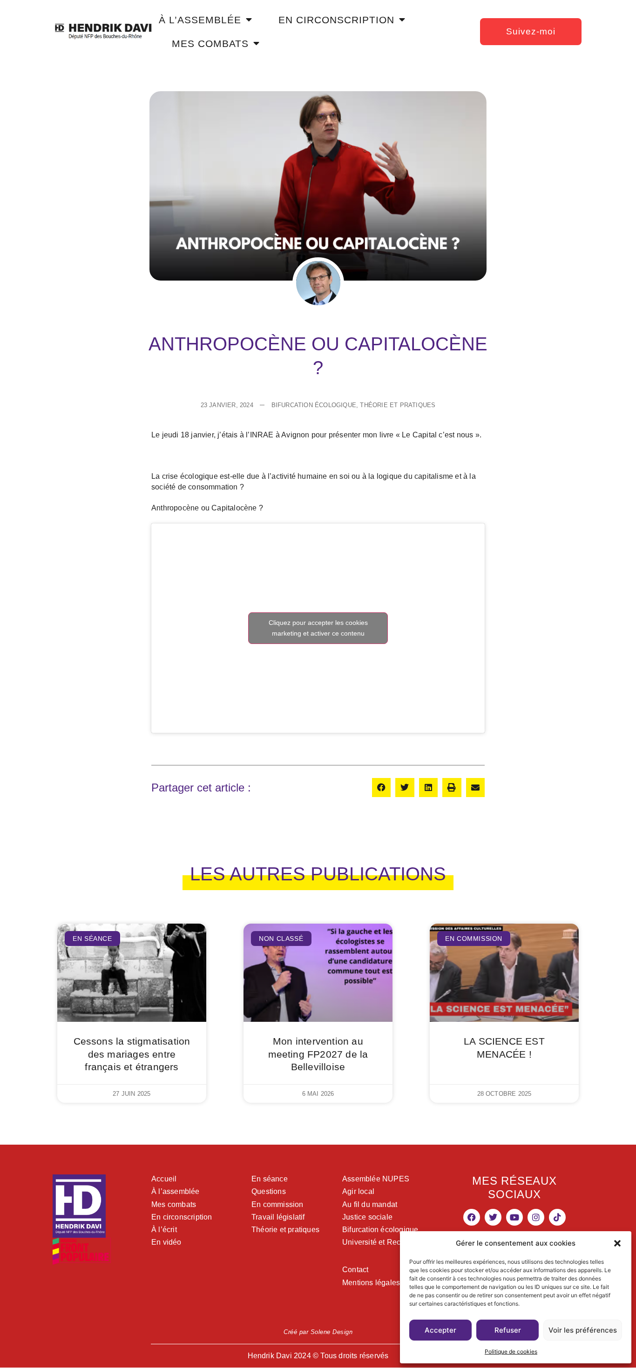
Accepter (440, 1330)
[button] (617, 1243)
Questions (268, 1191)
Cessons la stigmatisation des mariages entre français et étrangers (132, 1054)
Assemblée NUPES (375, 1179)
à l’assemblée (200, 19)
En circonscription (181, 1217)
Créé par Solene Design (318, 1331)
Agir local (358, 1191)
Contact (355, 1270)
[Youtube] (514, 1217)
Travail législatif (278, 1217)
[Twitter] (493, 1217)
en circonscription (336, 19)
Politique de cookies (511, 1351)
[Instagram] (536, 1217)
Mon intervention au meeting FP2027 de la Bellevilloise (318, 1054)
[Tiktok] (557, 1217)
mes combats (210, 43)
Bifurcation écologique (380, 1230)
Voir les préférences (582, 1330)
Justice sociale (367, 1217)
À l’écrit (164, 1230)
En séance (269, 1179)
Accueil (163, 1179)
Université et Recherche (383, 1242)
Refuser (507, 1330)
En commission (277, 1204)
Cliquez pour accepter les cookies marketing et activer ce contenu (318, 628)
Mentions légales (371, 1283)
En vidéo (166, 1242)
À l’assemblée (175, 1191)
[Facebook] (471, 1217)
